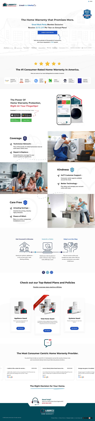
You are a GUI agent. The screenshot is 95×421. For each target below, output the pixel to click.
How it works (14, 120)
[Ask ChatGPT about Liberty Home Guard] (83, 418)
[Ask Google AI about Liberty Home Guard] (91, 418)
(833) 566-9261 (46, 403)
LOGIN (91, 1)
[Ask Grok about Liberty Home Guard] (87, 418)
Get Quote (20, 328)
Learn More (26, 120)
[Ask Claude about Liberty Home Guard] (89, 418)
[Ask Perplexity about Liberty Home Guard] (85, 418)
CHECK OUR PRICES (47, 32)
